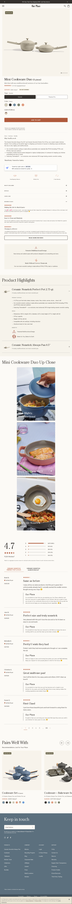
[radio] (6, 105)
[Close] (69, 899)
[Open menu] (17, 6)
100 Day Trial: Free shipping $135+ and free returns (36, 2)
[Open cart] (68, 6)
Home (5, 136)
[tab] (14, 569)
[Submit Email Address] (32, 827)
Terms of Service (20, 831)
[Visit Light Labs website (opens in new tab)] (7, 168)
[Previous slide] (4, 1)
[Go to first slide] (67, 1)
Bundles (15, 136)
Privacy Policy (29, 831)
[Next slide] (68, 743)
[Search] (65, 6)
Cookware (10, 136)
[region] (36, 774)
